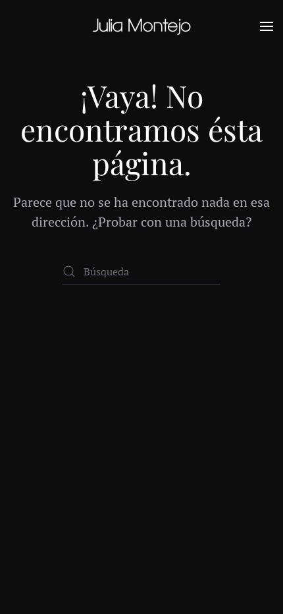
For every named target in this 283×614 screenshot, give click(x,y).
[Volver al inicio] (141, 26)
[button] (266, 26)
